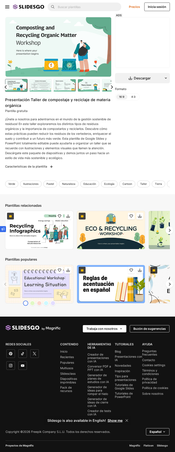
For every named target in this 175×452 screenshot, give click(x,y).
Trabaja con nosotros (102, 328)
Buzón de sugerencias (149, 328)
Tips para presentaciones (125, 378)
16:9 (121, 96)
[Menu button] (7, 7)
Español (156, 431)
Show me (115, 420)
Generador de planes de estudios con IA (98, 378)
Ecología (109, 183)
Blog (118, 351)
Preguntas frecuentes (149, 352)
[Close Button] (126, 420)
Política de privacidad (149, 380)
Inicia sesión (157, 7)
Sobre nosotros (152, 393)
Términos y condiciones (150, 372)
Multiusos (66, 368)
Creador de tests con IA (99, 412)
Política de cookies (155, 388)
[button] (111, 87)
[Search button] (53, 7)
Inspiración (122, 371)
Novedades (123, 365)
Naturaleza (68, 183)
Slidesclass (68, 373)
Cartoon (127, 183)
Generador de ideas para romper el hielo (98, 390)
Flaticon (148, 445)
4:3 (133, 96)
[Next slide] (105, 47)
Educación (89, 183)
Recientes (67, 357)
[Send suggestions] (3, 229)
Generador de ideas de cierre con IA (98, 402)
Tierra (158, 183)
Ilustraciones (30, 183)
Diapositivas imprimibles (68, 380)
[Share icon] (104, 24)
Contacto (148, 360)
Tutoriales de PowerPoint (124, 395)
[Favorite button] (93, 24)
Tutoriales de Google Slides (124, 386)
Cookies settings (153, 365)
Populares (67, 362)
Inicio (63, 351)
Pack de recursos (66, 389)
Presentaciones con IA (128, 358)
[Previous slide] (5, 284)
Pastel (50, 183)
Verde (11, 183)
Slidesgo (162, 445)
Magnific (134, 445)
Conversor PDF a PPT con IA (99, 368)
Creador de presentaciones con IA (98, 358)
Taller (143, 183)
